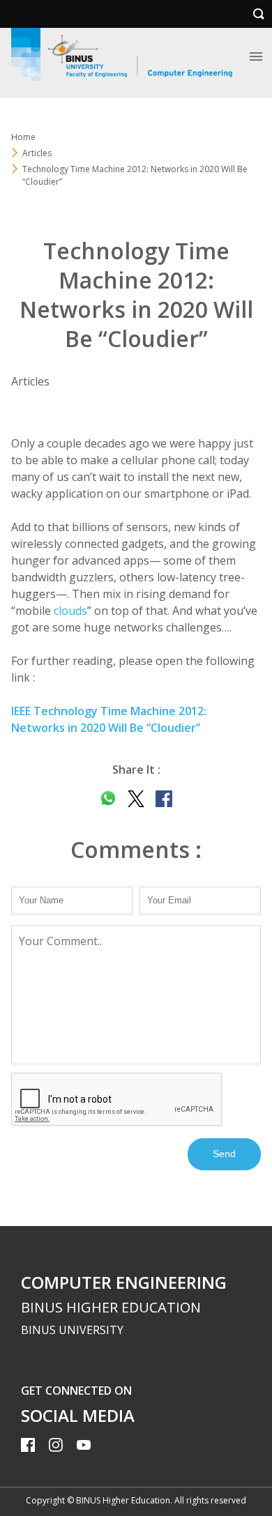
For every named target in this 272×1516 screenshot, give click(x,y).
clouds (70, 610)
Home (23, 137)
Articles (37, 153)
